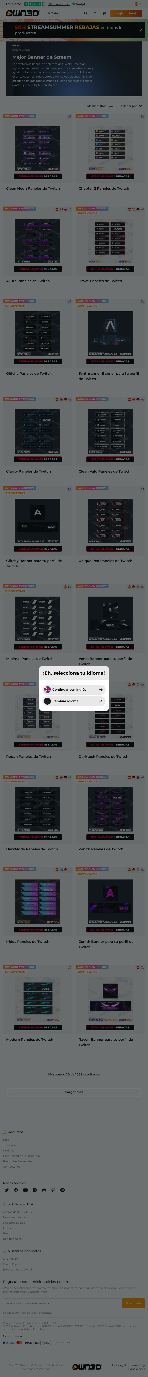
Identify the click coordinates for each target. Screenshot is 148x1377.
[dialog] (74, 688)
